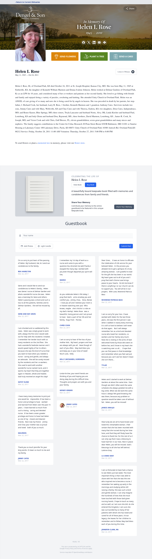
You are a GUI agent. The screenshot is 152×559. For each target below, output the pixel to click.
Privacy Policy (69, 548)
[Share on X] (89, 42)
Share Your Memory (124, 207)
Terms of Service (82, 548)
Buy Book (90, 185)
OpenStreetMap (78, 552)
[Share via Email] (99, 42)
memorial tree (44, 142)
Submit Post (126, 246)
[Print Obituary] (104, 42)
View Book (77, 185)
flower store (80, 142)
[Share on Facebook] (83, 42)
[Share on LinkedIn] (94, 42)
